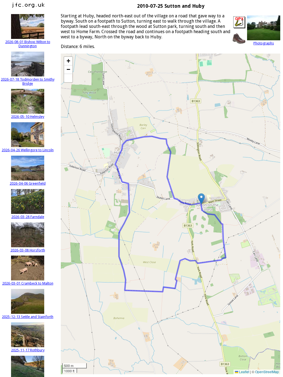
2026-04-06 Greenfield (28, 183)
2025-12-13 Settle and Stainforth (27, 317)
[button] (201, 199)
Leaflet (243, 371)
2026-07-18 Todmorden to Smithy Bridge (27, 81)
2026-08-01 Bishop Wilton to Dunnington (27, 44)
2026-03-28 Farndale (27, 217)
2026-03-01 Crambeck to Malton (27, 283)
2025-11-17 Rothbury (27, 350)
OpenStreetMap (267, 371)
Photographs (263, 43)
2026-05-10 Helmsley (27, 117)
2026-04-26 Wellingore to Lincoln (28, 150)
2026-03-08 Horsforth (28, 250)
